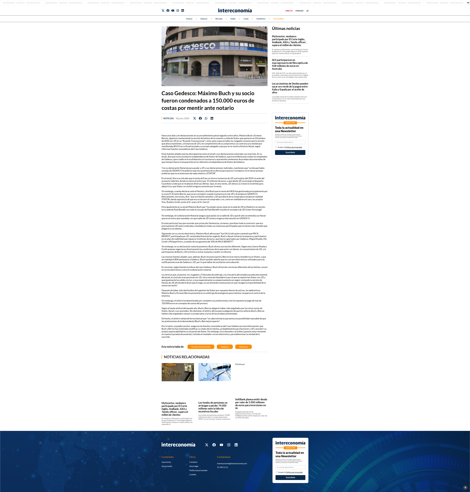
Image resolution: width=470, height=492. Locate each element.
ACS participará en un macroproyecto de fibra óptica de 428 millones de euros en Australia (290, 64)
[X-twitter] (163, 10)
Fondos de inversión (200, 346)
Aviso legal (193, 466)
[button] (194, 118)
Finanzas (189, 19)
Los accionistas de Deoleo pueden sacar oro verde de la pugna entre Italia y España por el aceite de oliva (290, 88)
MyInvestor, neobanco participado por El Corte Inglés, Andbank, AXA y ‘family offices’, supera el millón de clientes (175, 408)
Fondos (232, 19)
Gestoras (243, 346)
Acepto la (290, 147)
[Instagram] (177, 10)
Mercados (218, 19)
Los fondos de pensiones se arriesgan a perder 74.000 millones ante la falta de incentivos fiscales (212, 407)
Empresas (203, 19)
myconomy (166, 462)
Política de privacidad (293, 147)
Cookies (192, 474)
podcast (300, 11)
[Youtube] (172, 10)
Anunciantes (167, 466)
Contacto (193, 462)
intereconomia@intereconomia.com (232, 463)
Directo (289, 11)
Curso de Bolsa (278, 19)
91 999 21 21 (222, 467)
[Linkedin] (182, 10)
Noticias (168, 118)
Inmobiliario (261, 19)
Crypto (246, 19)
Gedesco (225, 346)
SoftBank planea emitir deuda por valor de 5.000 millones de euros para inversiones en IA (251, 404)
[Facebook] (167, 10)
